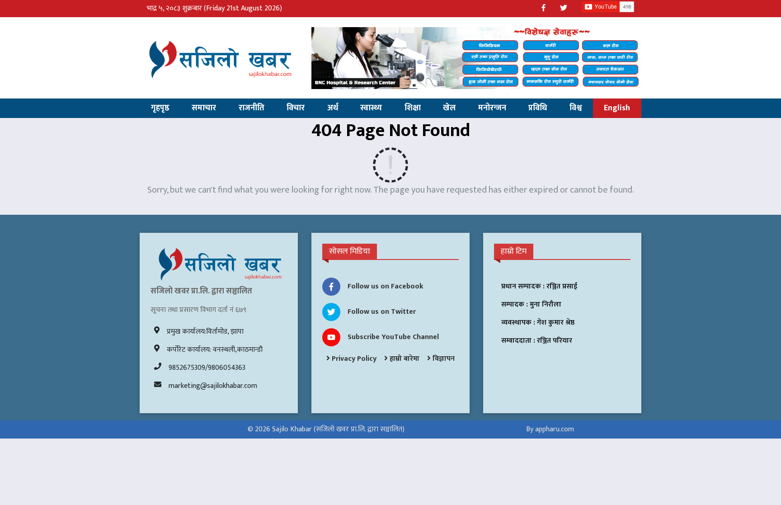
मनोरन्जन (492, 108)
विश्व (575, 108)
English (617, 108)
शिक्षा (413, 108)
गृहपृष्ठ (160, 108)
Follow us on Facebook (385, 286)
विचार (296, 108)
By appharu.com (550, 429)
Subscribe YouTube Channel (393, 337)
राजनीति (251, 108)
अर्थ (332, 108)
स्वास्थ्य (371, 108)
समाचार (204, 108)
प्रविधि (537, 108)
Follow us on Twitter (382, 312)
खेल (449, 108)
